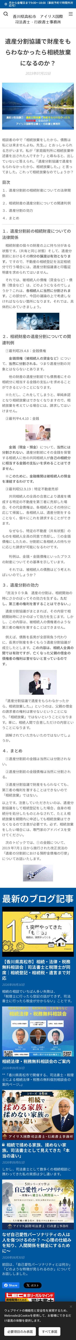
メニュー (70, 13)
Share (13, 1285)
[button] (5, 13)
